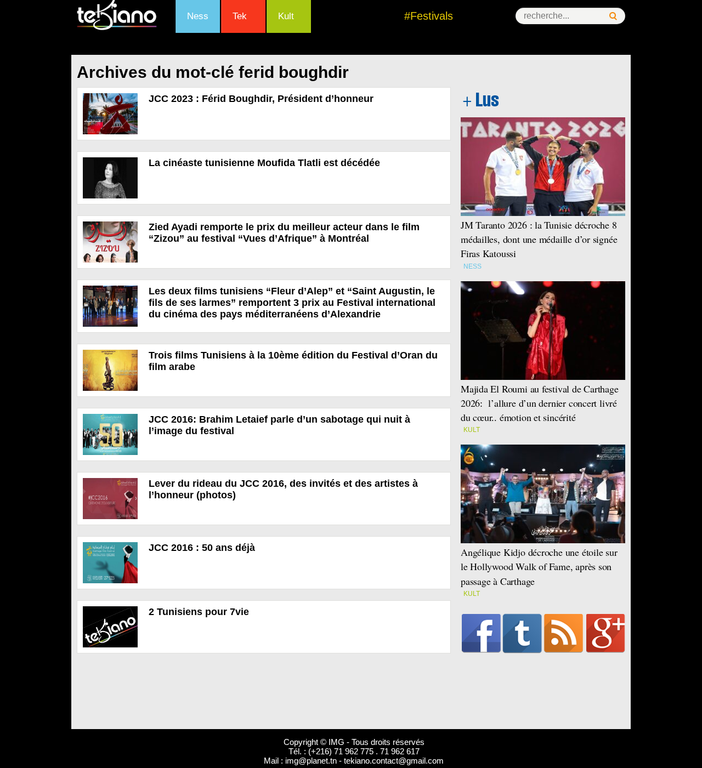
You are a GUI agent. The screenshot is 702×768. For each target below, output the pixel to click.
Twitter (522, 633)
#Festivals (428, 16)
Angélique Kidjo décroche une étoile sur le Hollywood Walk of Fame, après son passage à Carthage (539, 566)
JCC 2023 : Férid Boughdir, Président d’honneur (261, 98)
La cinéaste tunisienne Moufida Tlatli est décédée (264, 162)
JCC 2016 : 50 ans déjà (202, 547)
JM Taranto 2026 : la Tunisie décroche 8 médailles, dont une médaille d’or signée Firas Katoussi (539, 239)
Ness (197, 16)
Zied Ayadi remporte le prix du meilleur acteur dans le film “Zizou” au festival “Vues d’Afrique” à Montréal (284, 232)
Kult (286, 16)
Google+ (605, 633)
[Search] (613, 16)
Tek (240, 16)
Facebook (481, 633)
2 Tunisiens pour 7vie (199, 611)
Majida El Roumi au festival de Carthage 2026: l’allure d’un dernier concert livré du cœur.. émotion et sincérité (540, 403)
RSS (563, 633)
